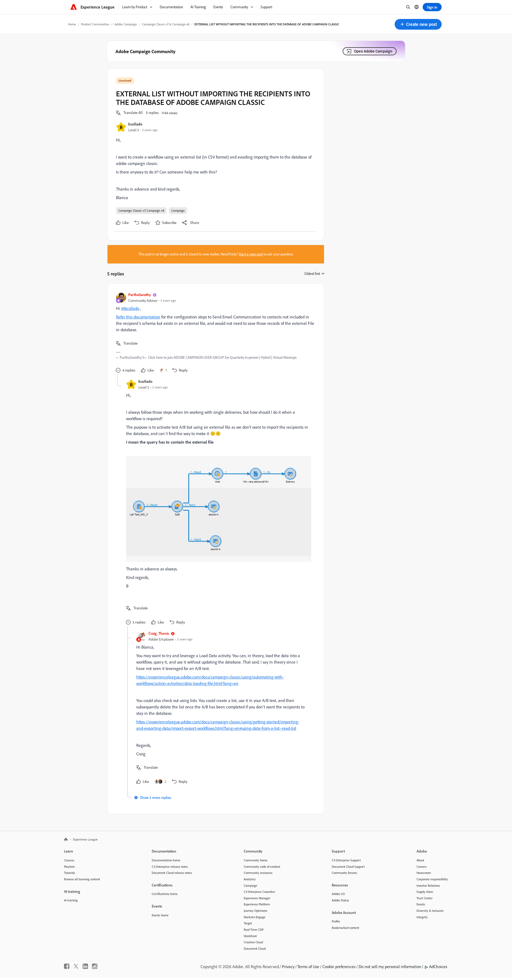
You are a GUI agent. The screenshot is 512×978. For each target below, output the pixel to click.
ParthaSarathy (139, 294)
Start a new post (251, 254)
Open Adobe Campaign (373, 51)
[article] (214, 333)
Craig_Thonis (159, 633)
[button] (418, 24)
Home (72, 24)
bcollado (135, 124)
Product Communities (95, 24)
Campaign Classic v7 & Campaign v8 (165, 24)
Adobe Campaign (125, 24)
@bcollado (130, 308)
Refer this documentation (138, 317)
